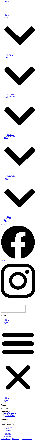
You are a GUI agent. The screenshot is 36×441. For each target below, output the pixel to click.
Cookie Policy (8, 428)
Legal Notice (7, 430)
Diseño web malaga (6, 439)
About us (6, 320)
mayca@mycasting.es (10, 413)
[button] (18, 360)
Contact (6, 322)
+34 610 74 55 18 (10, 416)
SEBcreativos (15, 439)
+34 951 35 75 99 (9, 414)
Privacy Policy (8, 427)
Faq (5, 323)
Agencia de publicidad (26, 439)
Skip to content (5, 1)
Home (5, 319)
